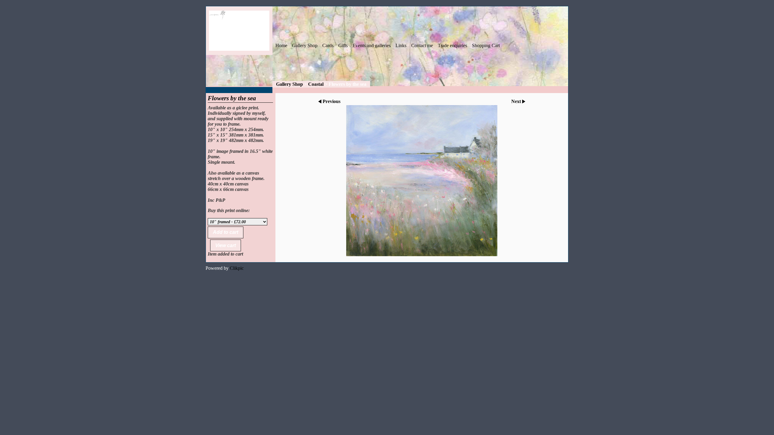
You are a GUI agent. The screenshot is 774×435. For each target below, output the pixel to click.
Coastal (316, 84)
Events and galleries (372, 45)
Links (400, 45)
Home (281, 45)
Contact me (422, 45)
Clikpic (237, 268)
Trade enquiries (452, 45)
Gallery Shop (304, 45)
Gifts (343, 45)
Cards (327, 45)
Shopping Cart (486, 45)
